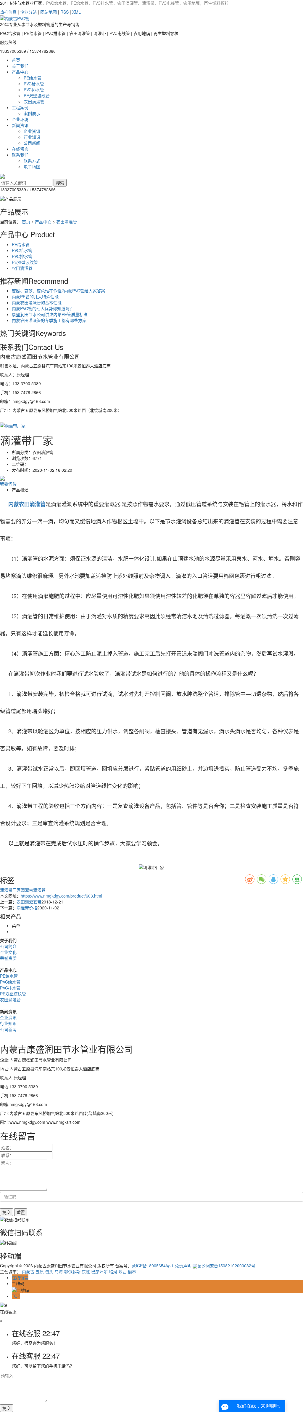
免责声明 (183, 1265)
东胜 (86, 1271)
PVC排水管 (34, 90)
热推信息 (8, 12)
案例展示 (32, 113)
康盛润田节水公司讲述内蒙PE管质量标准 (50, 314)
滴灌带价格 (27, 908)
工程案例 (20, 107)
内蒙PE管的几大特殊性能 (35, 296)
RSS (64, 12)
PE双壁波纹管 (37, 95)
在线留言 (20, 149)
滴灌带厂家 (10, 890)
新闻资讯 (20, 125)
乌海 (58, 1271)
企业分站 (28, 12)
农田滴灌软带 (29, 902)
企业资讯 (32, 131)
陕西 (122, 1271)
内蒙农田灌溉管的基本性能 (37, 302)
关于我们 (20, 66)
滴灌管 (39, 890)
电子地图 (32, 167)
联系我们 (20, 155)
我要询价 (8, 484)
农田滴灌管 (34, 101)
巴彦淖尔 (99, 1271)
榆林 (132, 1271)
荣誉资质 (8, 958)
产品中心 (20, 72)
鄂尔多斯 (72, 1271)
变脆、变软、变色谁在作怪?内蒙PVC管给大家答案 (58, 291)
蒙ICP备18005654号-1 (153, 1265)
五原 (40, 1271)
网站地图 (48, 12)
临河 (113, 1271)
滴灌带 (27, 890)
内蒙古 (28, 1271)
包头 (49, 1271)
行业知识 (32, 137)
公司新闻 (32, 143)
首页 (16, 60)
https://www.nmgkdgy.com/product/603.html (61, 896)
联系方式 (32, 161)
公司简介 (8, 946)
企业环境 (20, 119)
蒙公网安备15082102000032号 (226, 1265)
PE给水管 (32, 78)
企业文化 (8, 952)
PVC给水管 (34, 84)
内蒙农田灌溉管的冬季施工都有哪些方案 (49, 320)
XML (76, 12)
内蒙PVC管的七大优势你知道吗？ (43, 308)
